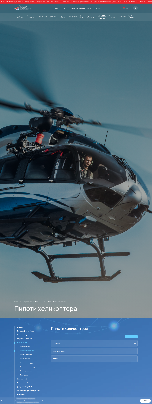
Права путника (81, 16)
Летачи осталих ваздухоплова (30, 367)
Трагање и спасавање (90, 16)
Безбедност (122, 16)
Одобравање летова (132, 16)
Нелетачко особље (23, 383)
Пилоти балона (25, 359)
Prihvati (145, 400)
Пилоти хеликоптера (27, 351)
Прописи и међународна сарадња (102, 16)
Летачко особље (45, 301)
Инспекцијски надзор (113, 16)
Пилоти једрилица (26, 355)
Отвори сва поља (131, 337)
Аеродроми (52, 16)
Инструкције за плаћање (25, 331)
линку (23, 2)
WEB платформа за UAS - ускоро (81, 8)
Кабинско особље (23, 379)
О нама (56, 8)
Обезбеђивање (72, 16)
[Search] (135, 8)
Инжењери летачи (26, 371)
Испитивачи (21, 394)
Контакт (98, 8)
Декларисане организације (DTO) (28, 391)
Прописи (20, 327)
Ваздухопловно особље (31, 16)
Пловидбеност (42, 16)
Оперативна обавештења (25, 339)
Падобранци (24, 375)
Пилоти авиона (25, 346)
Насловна (17, 301)
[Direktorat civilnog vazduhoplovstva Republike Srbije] (22, 8)
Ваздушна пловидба (62, 16)
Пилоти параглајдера (27, 363)
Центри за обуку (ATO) (24, 387)
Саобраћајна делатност (20, 16)
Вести (64, 8)
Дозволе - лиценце (23, 335)
